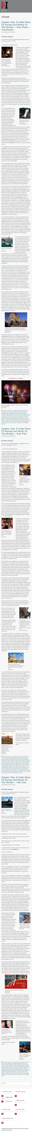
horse (23, 764)
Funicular (3, 764)
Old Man (16, 908)
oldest (7, 768)
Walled (26, 422)
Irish (9, 417)
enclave (27, 1066)
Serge (25, 421)
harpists (16, 764)
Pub (29, 420)
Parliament (13, 420)
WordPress (4, 1130)
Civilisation (3, 760)
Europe (3, 763)
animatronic (26, 756)
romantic (14, 421)
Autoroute (14, 1063)
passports (22, 1071)
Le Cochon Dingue (14, 156)
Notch (15, 1071)
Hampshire (3, 1069)
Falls (8, 416)
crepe (20, 760)
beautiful (21, 1063)
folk (16, 763)
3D (17, 756)
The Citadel (18, 351)
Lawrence (20, 417)
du (2, 416)
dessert (10, 762)
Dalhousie (28, 760)
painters (16, 768)
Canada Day (18, 499)
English (6, 1067)
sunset (5, 1074)
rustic (20, 421)
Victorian (12, 772)
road (17, 1073)
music (28, 767)
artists (10, 758)
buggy (26, 758)
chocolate (3, 414)
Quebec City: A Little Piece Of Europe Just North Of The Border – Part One (15, 780)
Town (22, 771)
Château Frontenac (23, 582)
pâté (17, 420)
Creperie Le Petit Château (7, 691)
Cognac (8, 760)
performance (25, 768)
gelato (17, 416)
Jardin (5, 766)
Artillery (12, 412)
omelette (26, 418)
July (16, 1069)
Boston (6, 1065)
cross (14, 1066)
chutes (7, 414)
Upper (28, 771)
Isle (11, 417)
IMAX (29, 764)
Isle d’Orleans (22, 90)
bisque (18, 758)
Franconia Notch (9, 907)
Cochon (16, 414)
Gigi (10, 764)
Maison (3, 418)
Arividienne (3, 412)
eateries (4, 416)
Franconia (14, 1067)
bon (26, 1063)
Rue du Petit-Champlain (18, 150)
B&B (15, 412)
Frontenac (26, 763)
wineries (3, 424)
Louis (27, 766)
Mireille (28, 1070)
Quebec (3, 421)
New (7, 1071)
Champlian (12, 759)
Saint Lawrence (6, 771)
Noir (2, 768)
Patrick (19, 420)
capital (22, 1065)
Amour (2, 1063)
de (25, 414)
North (20, 418)
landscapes (25, 1069)
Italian (13, 417)
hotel (26, 764)
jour (14, 1069)
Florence (13, 763)
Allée (18, 410)
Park (10, 420)
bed (24, 412)
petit (23, 420)
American (27, 1062)
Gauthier (21, 1067)
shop (2, 422)
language (17, 766)
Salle (11, 771)
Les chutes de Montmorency (19, 88)
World (21, 772)
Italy (2, 766)
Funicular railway (5, 612)
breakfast (3, 413)
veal (24, 422)
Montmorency (16, 418)
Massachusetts (20, 1070)
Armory (8, 412)
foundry (11, 416)
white (2, 1075)
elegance (27, 762)
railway (14, 770)
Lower (2, 767)
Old (23, 418)
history (20, 764)
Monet (11, 418)
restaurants (20, 770)
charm (16, 759)
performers (3, 770)
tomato (15, 422)
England (3, 1067)
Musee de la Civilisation (24, 359)
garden (7, 764)
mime (16, 767)
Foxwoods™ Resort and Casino (21, 813)
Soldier (5, 422)
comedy (12, 760)
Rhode (12, 1073)
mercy (25, 1070)
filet (10, 763)
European (7, 763)
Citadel (10, 414)
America (21, 410)
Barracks (18, 412)
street (19, 771)
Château (19, 759)
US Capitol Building (17, 197)
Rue (17, 421)
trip (17, 1074)
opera (10, 768)
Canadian (19, 413)
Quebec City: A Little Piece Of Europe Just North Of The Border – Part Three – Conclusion (15, 26)
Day (24, 414)
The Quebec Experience (18, 717)
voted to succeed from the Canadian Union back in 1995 (15, 208)
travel (14, 1074)
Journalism (10, 410)
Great (28, 1067)
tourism (11, 1074)
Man (15, 1070)
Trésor (25, 771)
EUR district (4, 263)
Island (11, 1069)
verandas (7, 772)
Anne (26, 410)
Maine (13, 1070)
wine (18, 772)
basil (22, 412)
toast (12, 422)
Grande (23, 416)
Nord (9, 1071)
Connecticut (5, 1066)
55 (17, 1062)
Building (11, 413)
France (19, 763)
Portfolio (10, 1130)
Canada (15, 413)
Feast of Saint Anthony (13, 69)
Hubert (8, 1069)
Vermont (24, 1074)
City (13, 414)
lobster (23, 766)
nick (14, 32)
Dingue (28, 414)
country (10, 1066)
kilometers (19, 1069)
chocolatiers (24, 759)
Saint (23, 421)
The (9, 422)
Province (26, 420)
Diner (14, 762)
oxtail (13, 768)
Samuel (27, 1073)
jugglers (10, 766)
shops (14, 771)
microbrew (7, 418)
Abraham (20, 1062)
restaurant (7, 421)
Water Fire (9, 71)
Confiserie (16, 760)
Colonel (20, 414)
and (24, 410)
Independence (4, 417)
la (13, 766)
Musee (24, 767)
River (11, 421)
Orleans (3, 420)
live (21, 766)
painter (6, 420)
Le (23, 417)
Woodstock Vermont (19, 811)
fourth (10, 1067)
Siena (17, 771)
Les (25, 417)
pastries (20, 768)
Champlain (24, 413)
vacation (19, 422)
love (27, 417)
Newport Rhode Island (24, 810)
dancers (3, 762)
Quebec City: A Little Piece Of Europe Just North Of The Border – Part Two (15, 431)
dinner (19, 762)
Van (22, 422)
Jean (16, 417)
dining (16, 762)
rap (17, 770)
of (17, 1071)
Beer (26, 412)
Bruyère (7, 413)
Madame (6, 767)
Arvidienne (9, 1063)
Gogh (20, 416)
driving (23, 1066)
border (3, 1065)
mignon (13, 767)
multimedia (20, 767)
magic (10, 767)
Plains (26, 1071)
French (14, 416)
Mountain (3, 1071)
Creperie (23, 760)
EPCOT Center (23, 726)
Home (27, 416)
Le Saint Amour (6, 506)
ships (28, 421)
